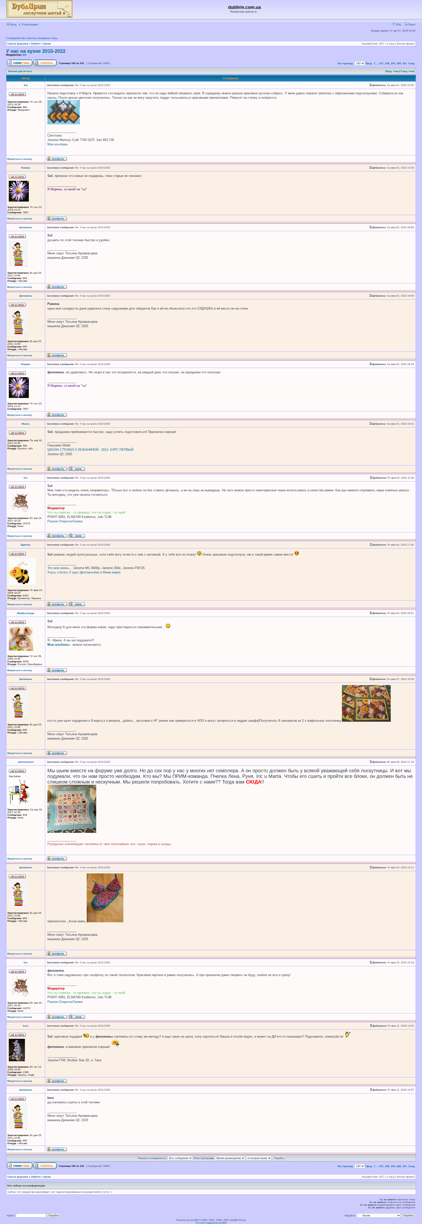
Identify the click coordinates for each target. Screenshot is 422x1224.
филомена (25, 227)
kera (25, 1025)
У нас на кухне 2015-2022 (35, 51)
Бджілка (26, 544)
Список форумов (17, 43)
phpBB (194, 1220)
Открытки (66, 521)
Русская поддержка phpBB (211, 1222)
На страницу (345, 63)
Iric (25, 54)
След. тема (407, 71)
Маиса (26, 423)
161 (404, 63)
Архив (47, 43)
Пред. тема (392, 71)
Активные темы (47, 38)
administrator (26, 762)
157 (381, 63)
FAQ (398, 24)
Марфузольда (25, 613)
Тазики (78, 521)
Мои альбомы (57, 144)
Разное (52, 521)
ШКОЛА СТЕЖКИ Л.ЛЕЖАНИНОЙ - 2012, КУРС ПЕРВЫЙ (90, 449)
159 (393, 63)
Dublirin (35, 43)
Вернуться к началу (19, 159)
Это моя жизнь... (59, 568)
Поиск (411, 24)
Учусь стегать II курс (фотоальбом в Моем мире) (83, 572)
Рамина (25, 167)
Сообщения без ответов (21, 38)
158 (387, 63)
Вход (13, 24)
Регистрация (29, 24)
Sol (26, 85)
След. (411, 63)
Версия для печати (20, 71)
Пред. (369, 63)
